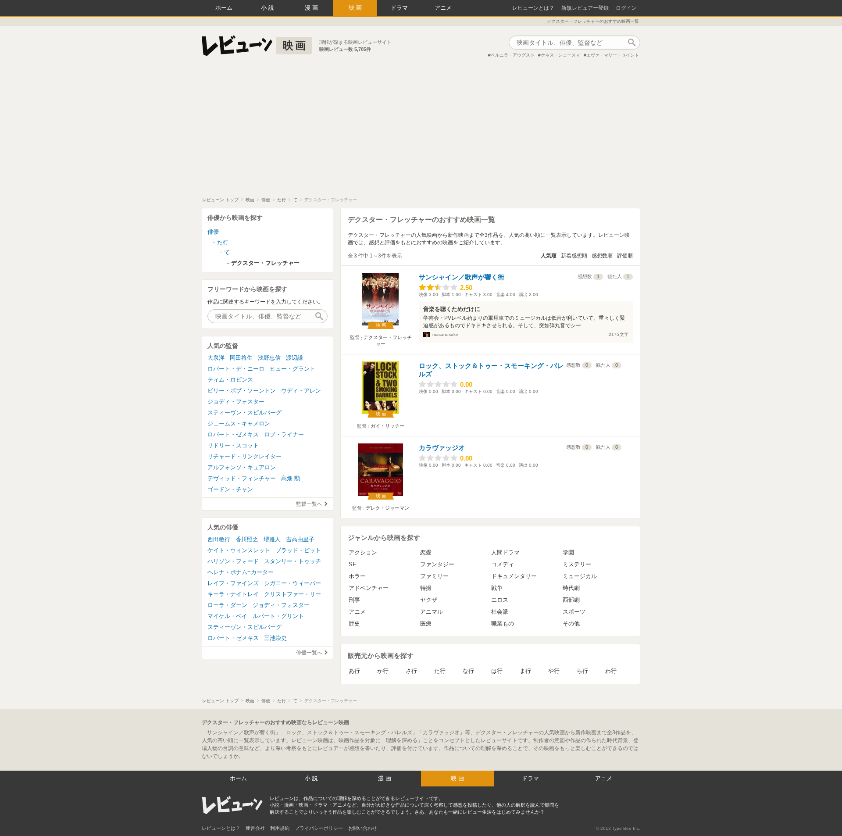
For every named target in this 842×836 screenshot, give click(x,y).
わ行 (611, 671)
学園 (568, 552)
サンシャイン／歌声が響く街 (461, 277)
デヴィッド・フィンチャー (241, 478)
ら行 (582, 671)
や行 (554, 671)
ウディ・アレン (301, 390)
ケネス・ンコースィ (560, 55)
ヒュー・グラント (292, 368)
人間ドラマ (505, 552)
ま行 (525, 671)
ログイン (626, 8)
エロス (499, 600)
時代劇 (571, 588)
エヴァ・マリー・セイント (612, 55)
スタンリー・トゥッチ (292, 561)
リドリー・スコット (233, 445)
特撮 (426, 588)
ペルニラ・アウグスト (513, 55)
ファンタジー (437, 564)
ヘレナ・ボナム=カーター (240, 572)
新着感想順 (574, 256)
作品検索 (631, 43)
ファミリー (434, 576)
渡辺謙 (294, 357)
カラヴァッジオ (442, 447)
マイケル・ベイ (227, 616)
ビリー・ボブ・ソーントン (241, 390)
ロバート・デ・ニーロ (235, 368)
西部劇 (571, 600)
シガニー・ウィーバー (292, 583)
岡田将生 (241, 357)
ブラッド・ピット (298, 550)
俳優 (213, 232)
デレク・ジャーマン (387, 508)
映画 (356, 7)
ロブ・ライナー (284, 434)
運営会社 (255, 828)
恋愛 (426, 552)
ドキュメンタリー (514, 576)
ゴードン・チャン (230, 489)
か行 (383, 671)
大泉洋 (216, 357)
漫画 (312, 7)
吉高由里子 (300, 539)
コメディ (502, 564)
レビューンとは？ (533, 8)
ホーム (223, 7)
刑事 (354, 600)
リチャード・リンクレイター (244, 456)
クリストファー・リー (292, 594)
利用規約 (279, 828)
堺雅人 (272, 539)
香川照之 (246, 539)
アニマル (431, 611)
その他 (571, 623)
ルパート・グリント (278, 616)
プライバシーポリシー (319, 828)
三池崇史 (275, 638)
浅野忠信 (269, 357)
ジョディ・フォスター (235, 401)
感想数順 (602, 256)
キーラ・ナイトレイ (233, 594)
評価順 (625, 256)
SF (352, 564)
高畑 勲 (290, 478)
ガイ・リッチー (387, 426)
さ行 (411, 671)
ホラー (357, 576)
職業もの (502, 623)
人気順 (549, 256)
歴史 (354, 623)
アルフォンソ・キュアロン (241, 467)
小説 (268, 7)
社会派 (499, 611)
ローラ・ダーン (227, 605)
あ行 (354, 671)
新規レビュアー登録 (585, 8)
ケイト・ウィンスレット (238, 550)
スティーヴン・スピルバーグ (244, 412)
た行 (440, 671)
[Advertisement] (421, 131)
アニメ (443, 7)
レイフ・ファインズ (233, 583)
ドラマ (399, 7)
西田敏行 (218, 539)
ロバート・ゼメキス (233, 434)
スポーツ (574, 611)
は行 (497, 671)
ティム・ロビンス (230, 379)
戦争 (497, 588)
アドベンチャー (369, 588)
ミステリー (577, 564)
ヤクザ (428, 600)
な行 (468, 671)
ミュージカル (580, 576)
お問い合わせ (362, 828)
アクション (363, 552)
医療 (426, 623)
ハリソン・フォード (233, 561)
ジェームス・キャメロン (238, 423)
